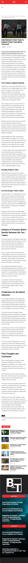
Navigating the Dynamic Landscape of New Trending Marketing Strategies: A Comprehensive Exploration (13, 518)
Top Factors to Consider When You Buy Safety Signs (18, 445)
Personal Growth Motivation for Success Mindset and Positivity (12, 510)
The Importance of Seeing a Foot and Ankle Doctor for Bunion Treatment (17, 460)
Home (2, 16)
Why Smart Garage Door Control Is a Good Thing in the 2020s (18, 438)
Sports (6, 16)
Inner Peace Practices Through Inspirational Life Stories (12, 503)
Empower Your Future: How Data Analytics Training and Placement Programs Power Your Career (18, 468)
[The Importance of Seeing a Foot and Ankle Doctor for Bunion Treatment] (5, 460)
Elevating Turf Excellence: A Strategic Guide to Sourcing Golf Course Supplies (17, 432)
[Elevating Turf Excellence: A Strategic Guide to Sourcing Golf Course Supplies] (5, 432)
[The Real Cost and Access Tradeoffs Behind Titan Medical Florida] (5, 453)
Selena (4, 46)
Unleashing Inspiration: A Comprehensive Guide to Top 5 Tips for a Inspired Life (14, 551)
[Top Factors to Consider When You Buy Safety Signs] (5, 446)
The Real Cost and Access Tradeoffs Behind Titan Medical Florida (18, 453)
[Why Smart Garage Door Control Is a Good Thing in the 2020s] (5, 439)
